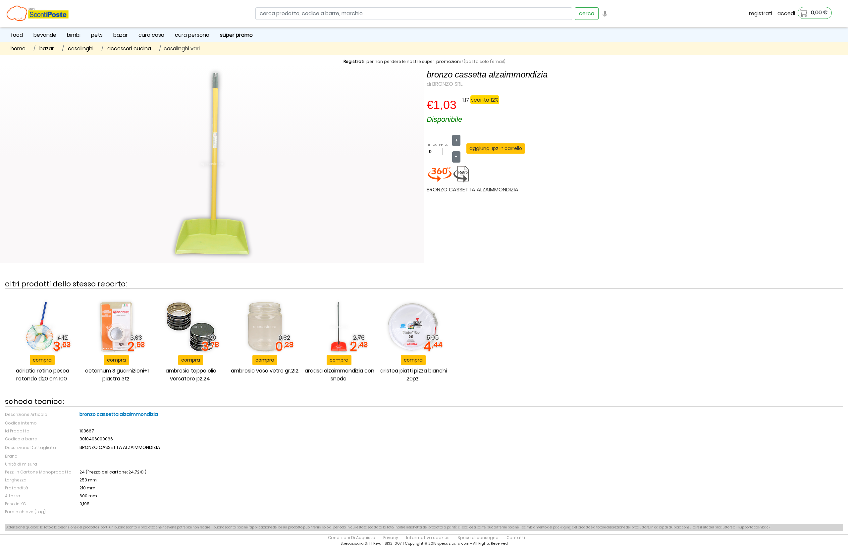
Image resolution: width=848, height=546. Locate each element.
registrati (760, 13)
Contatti (515, 537)
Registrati (354, 61)
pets (97, 35)
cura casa (151, 35)
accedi (786, 13)
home (18, 48)
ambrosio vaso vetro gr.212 (264, 370)
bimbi (73, 35)
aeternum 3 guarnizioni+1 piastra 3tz (117, 374)
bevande (44, 35)
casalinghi (80, 48)
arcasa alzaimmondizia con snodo (339, 374)
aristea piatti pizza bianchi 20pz (413, 374)
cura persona (192, 35)
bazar (120, 35)
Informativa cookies (428, 537)
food (17, 35)
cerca (586, 13)
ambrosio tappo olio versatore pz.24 (191, 374)
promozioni (448, 61)
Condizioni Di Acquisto (351, 537)
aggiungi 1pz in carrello (495, 148)
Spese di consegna (478, 537)
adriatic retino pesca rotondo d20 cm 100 (42, 374)
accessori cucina (129, 48)
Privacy (390, 537)
